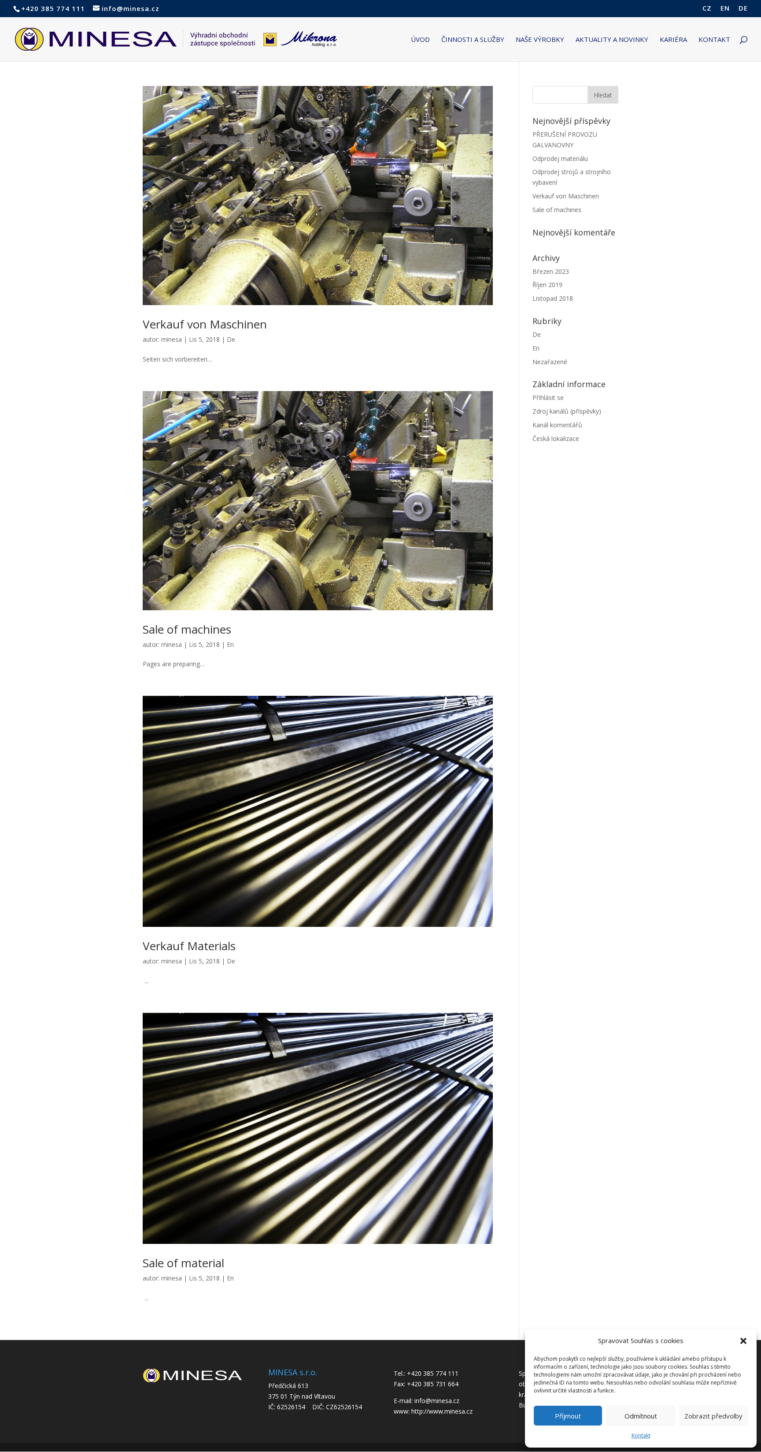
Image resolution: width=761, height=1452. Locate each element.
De (231, 339)
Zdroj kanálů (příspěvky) (566, 411)
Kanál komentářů (557, 425)
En (230, 644)
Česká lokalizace (555, 438)
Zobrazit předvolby (713, 1415)
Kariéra (673, 40)
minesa (171, 339)
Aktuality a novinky (612, 40)
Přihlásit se (548, 397)
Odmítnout (640, 1415)
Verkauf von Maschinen (205, 324)
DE (743, 8)
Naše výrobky (540, 40)
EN (725, 8)
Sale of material (183, 1263)
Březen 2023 (550, 271)
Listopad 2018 (552, 298)
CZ (707, 8)
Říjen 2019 (547, 284)
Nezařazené (549, 362)
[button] (743, 1340)
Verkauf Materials (189, 946)
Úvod (420, 40)
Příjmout (568, 1415)
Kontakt (641, 1435)
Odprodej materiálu (560, 158)
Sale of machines (187, 629)
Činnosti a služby (472, 40)
